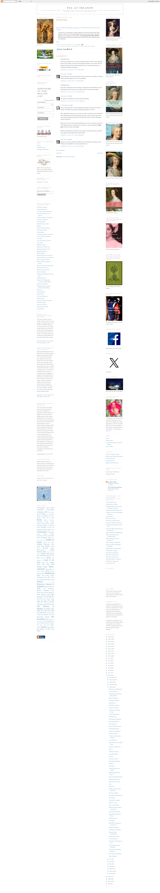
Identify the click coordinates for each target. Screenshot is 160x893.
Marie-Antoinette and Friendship (114, 532)
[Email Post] (81, 44)
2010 (109, 675)
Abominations (41, 508)
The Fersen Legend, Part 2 (112, 555)
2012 (109, 670)
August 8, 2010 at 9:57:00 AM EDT (72, 81)
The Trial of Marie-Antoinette (44, 300)
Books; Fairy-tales (49, 520)
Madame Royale (41, 147)
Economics (44, 537)
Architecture (40, 512)
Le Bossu (111, 763)
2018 (109, 656)
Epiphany (45, 542)
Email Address (45, 102)
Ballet (38, 516)
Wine (52, 629)
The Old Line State (47, 611)
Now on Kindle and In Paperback (114, 846)
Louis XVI (39, 238)
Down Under (47, 536)
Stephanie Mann (45, 594)
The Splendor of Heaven (113, 483)
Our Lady (51, 577)
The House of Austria (47, 602)
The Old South (41, 613)
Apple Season (112, 703)
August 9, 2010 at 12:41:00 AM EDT (73, 101)
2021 (109, 649)
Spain (50, 592)
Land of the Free (45, 561)
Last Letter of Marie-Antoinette (114, 522)
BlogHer (39, 517)
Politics (40, 581)
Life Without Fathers (114, 705)
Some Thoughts (113, 856)
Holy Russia (50, 554)
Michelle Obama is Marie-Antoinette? (115, 808)
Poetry (48, 579)
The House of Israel (42, 604)
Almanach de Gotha (42, 209)
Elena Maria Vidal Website (112, 472)
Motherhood (49, 573)
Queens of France (49, 586)
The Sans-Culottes (113, 759)
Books (39, 519)
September (112, 684)
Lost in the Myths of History (44, 236)
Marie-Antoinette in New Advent (45, 257)
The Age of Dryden (113, 793)
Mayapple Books (110, 474)
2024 (109, 641)
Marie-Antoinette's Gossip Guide (45, 265)
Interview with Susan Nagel (113, 520)
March (111, 869)
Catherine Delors (46, 523)
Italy (38, 558)
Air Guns (111, 756)
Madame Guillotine (42, 251)
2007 (109, 881)
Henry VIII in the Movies (115, 726)
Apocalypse (40, 510)
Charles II (51, 525)
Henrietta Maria (41, 552)
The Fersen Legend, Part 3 (112, 557)
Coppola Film (109, 516)
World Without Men (114, 729)
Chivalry (43, 527)
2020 (109, 651)
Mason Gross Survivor (42, 267)
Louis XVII (39, 243)
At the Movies (41, 514)
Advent (48, 508)
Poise (110, 784)
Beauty (46, 516)
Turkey (38, 627)
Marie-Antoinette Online (43, 259)
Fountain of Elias (112, 482)
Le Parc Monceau (113, 838)
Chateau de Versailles (42, 219)
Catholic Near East (110, 458)
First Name (41, 107)
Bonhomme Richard (114, 721)
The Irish (51, 604)
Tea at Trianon (80, 7)
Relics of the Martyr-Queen (115, 777)
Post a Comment (60, 150)
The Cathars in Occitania (115, 854)
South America (44, 592)
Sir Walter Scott (113, 717)
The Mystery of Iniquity (45, 607)
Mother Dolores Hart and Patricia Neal (115, 695)
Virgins (49, 627)
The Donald (47, 596)
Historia (39, 226)
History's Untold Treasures (43, 228)
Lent (47, 562)
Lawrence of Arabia (114, 707)
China (38, 527)
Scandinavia (51, 588)
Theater (52, 625)
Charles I (45, 525)
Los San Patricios (113, 691)
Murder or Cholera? (114, 751)
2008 (109, 879)
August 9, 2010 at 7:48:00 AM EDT (72, 135)
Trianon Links (109, 440)
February (111, 871)
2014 (109, 665)
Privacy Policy (109, 446)
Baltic (42, 516)
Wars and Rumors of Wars (45, 628)
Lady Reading (40, 232)
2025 (109, 639)
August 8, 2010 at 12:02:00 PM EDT (72, 92)
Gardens (47, 546)
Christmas (40, 530)
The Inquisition (113, 724)
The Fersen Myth (47, 598)
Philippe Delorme (41, 278)
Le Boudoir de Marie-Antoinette (45, 234)
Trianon (39, 145)
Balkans (52, 514)
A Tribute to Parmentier (115, 731)
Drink (52, 536)
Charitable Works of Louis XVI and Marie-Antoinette (113, 507)
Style (52, 594)
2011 (109, 673)
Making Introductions (114, 779)
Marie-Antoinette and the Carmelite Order (112, 535)
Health (52, 550)
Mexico (42, 573)
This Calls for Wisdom (114, 811)
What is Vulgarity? (113, 698)
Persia (38, 579)
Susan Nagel (40, 294)
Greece (52, 548)
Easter (38, 537)
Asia (49, 512)
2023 (109, 644)
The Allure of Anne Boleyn (115, 795)
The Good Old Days (89, 46)
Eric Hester (51, 542)
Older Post (100, 153)
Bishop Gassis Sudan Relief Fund (114, 456)
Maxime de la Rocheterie (43, 270)
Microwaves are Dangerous (115, 689)
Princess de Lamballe (42, 284)
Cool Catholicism (113, 733)
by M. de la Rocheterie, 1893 (45, 342)
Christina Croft (50, 527)
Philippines (43, 579)
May (110, 864)
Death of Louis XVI (111, 518)
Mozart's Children (41, 272)
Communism (42, 531)
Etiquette (39, 544)
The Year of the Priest (43, 625)
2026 (109, 637)
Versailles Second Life (42, 306)
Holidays (43, 554)
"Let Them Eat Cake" (111, 502)
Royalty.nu (39, 290)
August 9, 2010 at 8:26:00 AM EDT (72, 146)
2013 (109, 668)
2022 (109, 646)
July (110, 859)
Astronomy (52, 512)
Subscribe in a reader (42, 182)
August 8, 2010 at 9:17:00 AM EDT (72, 70)
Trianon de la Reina (42, 304)
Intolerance (112, 766)
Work (38, 631)
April (110, 866)
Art (45, 511)
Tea (43, 596)
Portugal (52, 582)
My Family (45, 575)
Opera (45, 577)
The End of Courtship (114, 800)
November (112, 680)
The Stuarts (48, 621)
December (112, 677)
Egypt (49, 537)
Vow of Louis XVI (110, 563)
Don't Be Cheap (61, 20)
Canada (46, 522)
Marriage (43, 571)
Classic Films (47, 530)
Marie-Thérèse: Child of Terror (113, 548)
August (111, 687)
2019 (109, 653)
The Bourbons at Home (112, 550)
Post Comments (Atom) (69, 156)
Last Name (41, 112)
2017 (109, 658)
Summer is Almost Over (115, 747)
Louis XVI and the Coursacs (44, 240)
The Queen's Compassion (112, 561)
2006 (109, 884)
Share (57, 42)
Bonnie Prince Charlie (48, 517)
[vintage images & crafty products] (44, 500)
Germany (45, 548)
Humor (45, 555)
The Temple (112, 798)
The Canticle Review (42, 296)
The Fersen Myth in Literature (113, 559)
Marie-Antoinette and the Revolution (112, 539)
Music (39, 575)
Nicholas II (111, 786)
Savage (44, 588)
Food (42, 546)
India (53, 555)
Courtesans (51, 532)
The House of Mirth (114, 700)
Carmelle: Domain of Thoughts (44, 217)
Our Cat (111, 749)
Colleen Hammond (65, 105)
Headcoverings (40, 550)
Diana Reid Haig (41, 221)
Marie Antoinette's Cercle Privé (45, 255)
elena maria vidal (65, 74)
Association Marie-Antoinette (44, 211)
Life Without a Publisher (115, 719)
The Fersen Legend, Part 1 (112, 553)
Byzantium (39, 522)
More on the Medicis (114, 805)
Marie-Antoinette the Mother (113, 542)
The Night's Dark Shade (43, 149)
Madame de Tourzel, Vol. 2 (43, 249)
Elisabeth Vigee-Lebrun (43, 224)
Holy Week (40, 555)
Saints (38, 588)
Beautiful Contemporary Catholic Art (115, 824)
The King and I (40, 298)
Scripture (46, 590)
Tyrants (43, 627)
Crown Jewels (42, 534)
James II (43, 558)
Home (107, 438)
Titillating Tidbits (41, 302)
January (111, 873)
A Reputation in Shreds (112, 504)
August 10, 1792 (113, 802)
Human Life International (112, 463)
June (110, 861)
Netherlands (40, 577)
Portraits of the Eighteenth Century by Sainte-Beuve (44, 281)
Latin (43, 562)
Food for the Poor (110, 460)
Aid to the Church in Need (112, 454)
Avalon (48, 514)
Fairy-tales (47, 544)
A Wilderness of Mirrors (115, 830)
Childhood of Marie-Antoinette (114, 510)
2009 (109, 876)
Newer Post (59, 153)
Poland (52, 579)
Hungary (49, 555)
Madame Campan (41, 245)
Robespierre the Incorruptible (113, 833)
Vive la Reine (40, 309)
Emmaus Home (43, 540)
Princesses (41, 584)
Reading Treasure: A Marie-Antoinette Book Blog (44, 287)
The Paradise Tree (46, 614)
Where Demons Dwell (114, 761)
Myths (52, 575)
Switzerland (39, 596)
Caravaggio (112, 820)
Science (39, 590)
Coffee (52, 529)
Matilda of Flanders (114, 827)
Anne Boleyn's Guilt (114, 836)
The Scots (49, 619)
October (111, 682)
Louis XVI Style (113, 740)
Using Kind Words (113, 754)
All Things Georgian (42, 207)
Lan (42, 560)
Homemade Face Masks (113, 488)
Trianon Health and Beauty (115, 487)
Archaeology (50, 510)
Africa (52, 508)
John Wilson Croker (42, 230)
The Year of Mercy (49, 623)
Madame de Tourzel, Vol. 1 (43, 247)
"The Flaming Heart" (114, 714)
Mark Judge (49, 569)
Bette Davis (51, 516)
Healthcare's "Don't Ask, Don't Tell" (115, 789)
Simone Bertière (41, 292)
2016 (109, 661)
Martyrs (48, 571)
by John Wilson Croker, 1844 (45, 395)
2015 (109, 663)
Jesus (49, 557)
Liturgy (52, 562)
